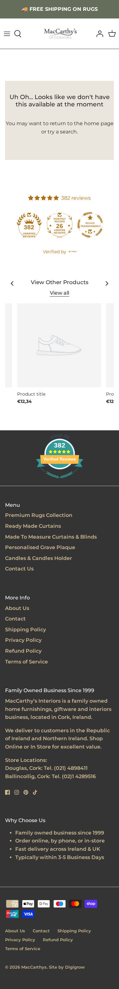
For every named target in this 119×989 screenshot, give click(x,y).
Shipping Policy (25, 630)
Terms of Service (26, 662)
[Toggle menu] (7, 34)
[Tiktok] (35, 792)
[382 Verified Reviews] (59, 481)
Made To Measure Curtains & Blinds (51, 537)
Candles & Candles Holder (38, 558)
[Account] (98, 34)
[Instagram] (16, 792)
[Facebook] (7, 792)
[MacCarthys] (59, 34)
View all (59, 293)
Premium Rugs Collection (38, 515)
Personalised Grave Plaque (40, 547)
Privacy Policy (23, 640)
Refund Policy (23, 651)
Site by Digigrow (67, 967)
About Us (17, 608)
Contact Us (19, 569)
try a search (62, 132)
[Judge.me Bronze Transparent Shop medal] (90, 225)
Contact (15, 619)
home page (99, 123)
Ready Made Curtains (33, 526)
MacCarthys (34, 967)
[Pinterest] (25, 792)
